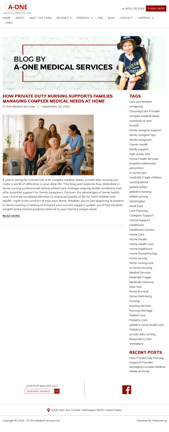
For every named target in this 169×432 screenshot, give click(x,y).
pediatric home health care (146, 325)
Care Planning (138, 210)
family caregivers (140, 139)
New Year (135, 286)
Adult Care (136, 206)
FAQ (100, 17)
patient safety (138, 187)
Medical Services (140, 272)
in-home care (138, 172)
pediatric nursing (140, 191)
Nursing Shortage (140, 310)
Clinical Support (139, 220)
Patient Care (137, 315)
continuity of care (140, 120)
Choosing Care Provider (144, 111)
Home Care (136, 234)
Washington (137, 201)
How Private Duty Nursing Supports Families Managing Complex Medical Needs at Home (58, 98)
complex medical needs (144, 116)
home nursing (138, 258)
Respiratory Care (140, 339)
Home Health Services (143, 158)
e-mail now (156, 8)
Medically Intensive (141, 282)
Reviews (62, 17)
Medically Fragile (140, 277)
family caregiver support (145, 130)
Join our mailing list (42, 385)
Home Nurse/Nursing (143, 253)
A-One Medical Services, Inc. (43, 420)
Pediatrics (135, 329)
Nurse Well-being (140, 296)
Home (6, 17)
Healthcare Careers (141, 229)
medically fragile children (145, 177)
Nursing (134, 301)
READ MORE (11, 216)
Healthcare (136, 225)
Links (9, 22)
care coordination (140, 101)
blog (111, 17)
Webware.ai (159, 420)
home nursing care (141, 263)
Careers (144, 17)
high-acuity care (139, 154)
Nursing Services (140, 305)
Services (83, 17)
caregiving (136, 106)
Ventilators (136, 343)
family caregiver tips (142, 135)
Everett (134, 125)
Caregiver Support (141, 215)
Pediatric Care (138, 320)
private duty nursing (142, 334)
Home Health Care (141, 244)
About (20, 17)
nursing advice (138, 182)
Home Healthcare (140, 248)
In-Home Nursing (140, 267)
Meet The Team (40, 17)
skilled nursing (138, 196)
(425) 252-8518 (134, 8)
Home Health (138, 239)
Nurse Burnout (139, 291)
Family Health (138, 144)
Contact (126, 17)
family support (139, 149)
